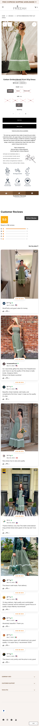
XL (30, 100)
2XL (19, 105)
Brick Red (27, 91)
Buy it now (19, 126)
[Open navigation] (5, 7)
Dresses (10, 16)
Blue (18, 91)
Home (3, 16)
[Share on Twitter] (19, 193)
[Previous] (5, 24)
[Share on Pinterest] (32, 193)
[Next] (10, 24)
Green (10, 91)
